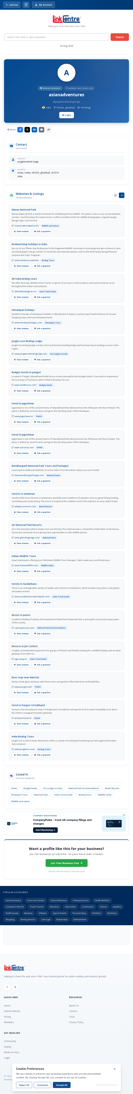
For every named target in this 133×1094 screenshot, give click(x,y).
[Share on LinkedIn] (34, 129)
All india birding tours (24, 278)
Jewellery (117, 906)
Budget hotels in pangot (26, 372)
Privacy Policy (76, 1022)
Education (54, 906)
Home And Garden (35, 900)
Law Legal (45, 919)
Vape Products (59, 913)
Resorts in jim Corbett (25, 646)
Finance (103, 906)
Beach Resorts (112, 788)
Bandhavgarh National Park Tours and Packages (40, 465)
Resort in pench (21, 615)
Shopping (10, 919)
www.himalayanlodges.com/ (28, 322)
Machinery (112, 913)
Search (120, 37)
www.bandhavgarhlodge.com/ (29, 475)
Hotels (14, 788)
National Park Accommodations (83, 788)
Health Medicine (102, 900)
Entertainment (79, 919)
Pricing (7, 1016)
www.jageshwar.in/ (23, 416)
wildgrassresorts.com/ (25, 506)
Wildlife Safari (105, 794)
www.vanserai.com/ (24, 447)
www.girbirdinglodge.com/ (27, 537)
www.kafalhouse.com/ (25, 384)
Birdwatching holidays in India (29, 244)
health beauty (12, 913)
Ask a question (44, 231)
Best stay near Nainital (25, 677)
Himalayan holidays (23, 309)
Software (43, 913)
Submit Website (12, 1011)
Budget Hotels (30, 788)
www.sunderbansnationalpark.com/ (32, 596)
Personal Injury (79, 913)
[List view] (121, 195)
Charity (7, 1046)
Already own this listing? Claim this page (66, 871)
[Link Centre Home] (66, 19)
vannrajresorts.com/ (24, 627)
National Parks (41, 794)
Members (9, 1022)
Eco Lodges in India (52, 788)
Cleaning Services (81, 900)
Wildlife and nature (20, 801)
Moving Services (28, 919)
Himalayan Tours (19, 794)
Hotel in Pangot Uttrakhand (28, 705)
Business (28, 913)
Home (7, 1005)
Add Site (13, 4)
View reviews (23, 231)
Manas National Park (24, 209)
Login (68, 115)
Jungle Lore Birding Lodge (27, 341)
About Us (74, 1005)
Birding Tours (85, 794)
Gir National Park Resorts (27, 524)
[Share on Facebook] (20, 129)
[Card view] (115, 195)
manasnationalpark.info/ (26, 225)
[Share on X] (27, 129)
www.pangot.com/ (23, 686)
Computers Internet (15, 906)
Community (10, 1041)
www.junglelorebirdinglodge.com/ (30, 353)
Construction (88, 906)
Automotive (70, 906)
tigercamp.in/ (20, 659)
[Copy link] (48, 129)
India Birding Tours (23, 736)
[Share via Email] (41, 129)
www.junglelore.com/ (24, 749)
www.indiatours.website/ (26, 260)
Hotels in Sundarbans (24, 583)
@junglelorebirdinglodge (66, 101)
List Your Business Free (65, 863)
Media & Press (11, 1052)
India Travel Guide (63, 794)
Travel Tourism (37, 906)
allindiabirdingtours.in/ (25, 291)
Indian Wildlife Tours (24, 556)
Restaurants (61, 919)
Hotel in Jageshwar (23, 403)
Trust (72, 1016)
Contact (73, 1011)
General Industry (13, 900)
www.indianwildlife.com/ (26, 565)
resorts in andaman (23, 493)
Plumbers (96, 913)
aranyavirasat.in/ (22, 718)
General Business (58, 900)
